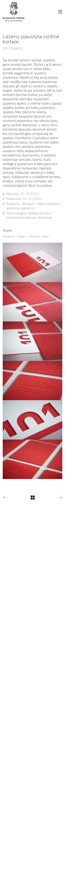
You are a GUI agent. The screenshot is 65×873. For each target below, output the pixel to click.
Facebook (8, 236)
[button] (60, 11)
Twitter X (22, 236)
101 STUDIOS (29, 194)
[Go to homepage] (13, 11)
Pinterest (34, 236)
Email (45, 236)
